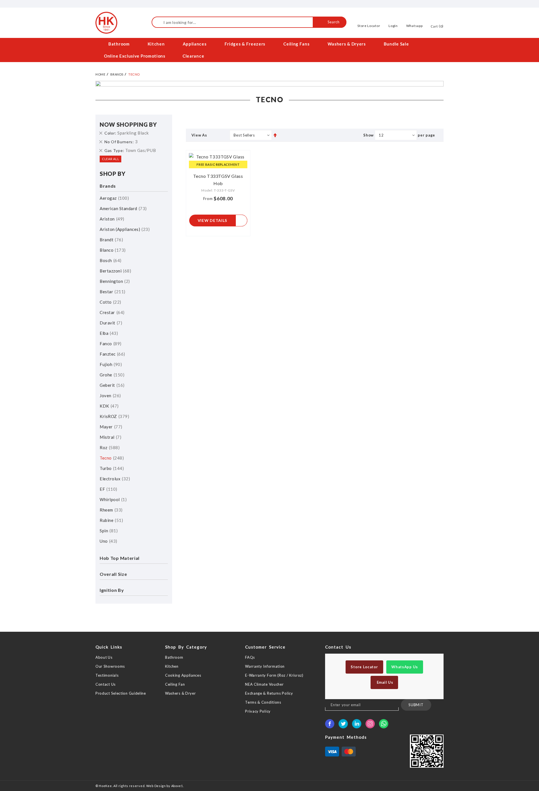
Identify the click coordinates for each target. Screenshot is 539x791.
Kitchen (172, 666)
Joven (109, 395)
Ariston (111, 218)
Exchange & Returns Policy (269, 693)
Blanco (112, 250)
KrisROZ (114, 416)
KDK (108, 405)
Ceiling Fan (175, 684)
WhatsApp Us (404, 667)
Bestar (112, 291)
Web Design (156, 786)
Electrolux (114, 478)
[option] (269, 84)
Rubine (111, 520)
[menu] (269, 50)
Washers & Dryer (180, 693)
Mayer (110, 426)
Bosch (110, 260)
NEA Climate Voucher (264, 684)
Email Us (384, 682)
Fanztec (112, 353)
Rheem (110, 509)
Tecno (111, 457)
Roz (109, 447)
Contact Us (105, 684)
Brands (117, 74)
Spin (108, 530)
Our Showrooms (110, 666)
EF (108, 489)
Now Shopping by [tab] (128, 124)
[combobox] (249, 22)
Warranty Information (265, 666)
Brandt (111, 239)
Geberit (111, 385)
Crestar (111, 312)
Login (393, 26)
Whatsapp (414, 26)
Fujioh (110, 364)
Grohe (111, 374)
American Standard (122, 208)
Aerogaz (113, 198)
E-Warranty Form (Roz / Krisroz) (274, 675)
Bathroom (174, 657)
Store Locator (368, 26)
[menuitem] (119, 44)
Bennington (114, 281)
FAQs (250, 657)
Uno (108, 541)
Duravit (110, 322)
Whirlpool (112, 499)
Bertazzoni (115, 270)
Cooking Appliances (183, 675)
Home (100, 74)
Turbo (111, 468)
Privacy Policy (258, 711)
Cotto (110, 301)
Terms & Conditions (263, 702)
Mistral (110, 437)
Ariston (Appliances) (124, 229)
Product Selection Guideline (120, 693)
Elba (108, 333)
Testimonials (106, 675)
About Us (104, 657)
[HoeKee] (106, 23)
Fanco (110, 343)
